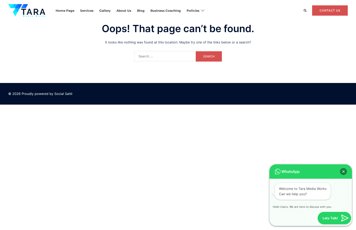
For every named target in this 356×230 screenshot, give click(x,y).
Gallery (105, 11)
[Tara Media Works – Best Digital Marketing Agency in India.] (27, 10)
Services (87, 11)
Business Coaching (165, 11)
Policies (193, 11)
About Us (123, 11)
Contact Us (330, 10)
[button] (305, 10)
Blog (141, 11)
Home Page (65, 11)
